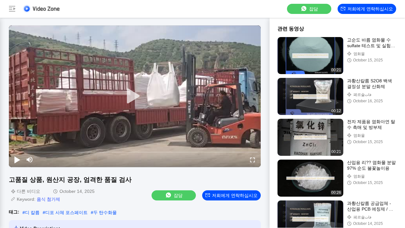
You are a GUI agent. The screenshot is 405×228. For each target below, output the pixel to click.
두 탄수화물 (105, 212)
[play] (135, 96)
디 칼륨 (32, 212)
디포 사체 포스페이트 (66, 212)
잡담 (313, 8)
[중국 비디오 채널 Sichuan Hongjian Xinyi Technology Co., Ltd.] (41, 9)
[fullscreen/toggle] (252, 159)
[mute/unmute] (29, 159)
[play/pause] (17, 159)
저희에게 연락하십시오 (370, 8)
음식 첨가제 (48, 199)
